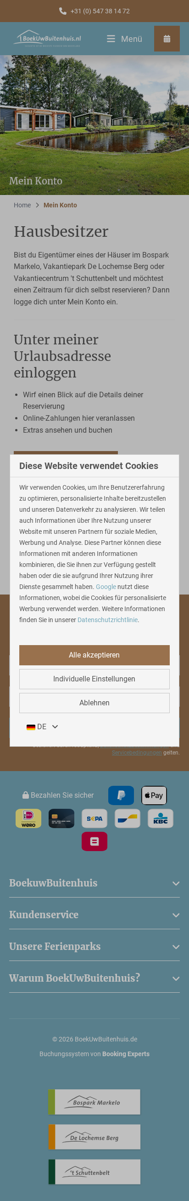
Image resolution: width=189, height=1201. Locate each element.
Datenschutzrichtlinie (108, 619)
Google (106, 586)
